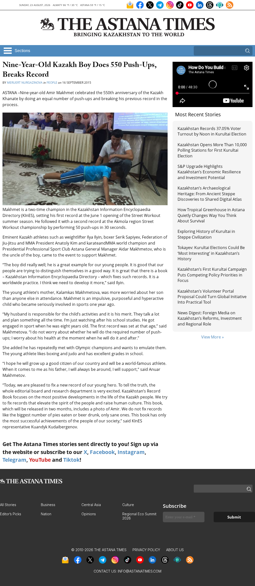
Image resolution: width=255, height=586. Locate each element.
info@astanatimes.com (139, 571)
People (52, 82)
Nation (46, 514)
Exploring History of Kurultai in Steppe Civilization (206, 234)
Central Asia (91, 505)
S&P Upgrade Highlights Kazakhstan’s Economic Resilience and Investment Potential (209, 172)
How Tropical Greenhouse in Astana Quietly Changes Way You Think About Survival (211, 215)
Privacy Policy (146, 550)
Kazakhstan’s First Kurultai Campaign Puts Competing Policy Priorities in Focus (212, 274)
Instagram (131, 452)
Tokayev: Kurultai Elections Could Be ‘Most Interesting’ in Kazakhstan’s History (211, 253)
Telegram (14, 459)
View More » (212, 337)
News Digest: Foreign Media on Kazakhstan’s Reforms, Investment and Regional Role (210, 318)
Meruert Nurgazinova (25, 82)
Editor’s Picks (10, 514)
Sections (22, 51)
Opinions (88, 514)
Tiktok (71, 459)
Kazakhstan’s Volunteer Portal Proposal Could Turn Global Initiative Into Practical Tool (212, 296)
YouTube (40, 459)
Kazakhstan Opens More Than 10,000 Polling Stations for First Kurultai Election (212, 150)
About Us (175, 550)
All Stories (8, 505)
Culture (128, 505)
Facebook (102, 452)
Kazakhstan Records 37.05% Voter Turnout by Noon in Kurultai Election (212, 131)
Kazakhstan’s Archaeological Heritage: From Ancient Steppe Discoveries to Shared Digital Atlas (210, 193)
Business (48, 505)
